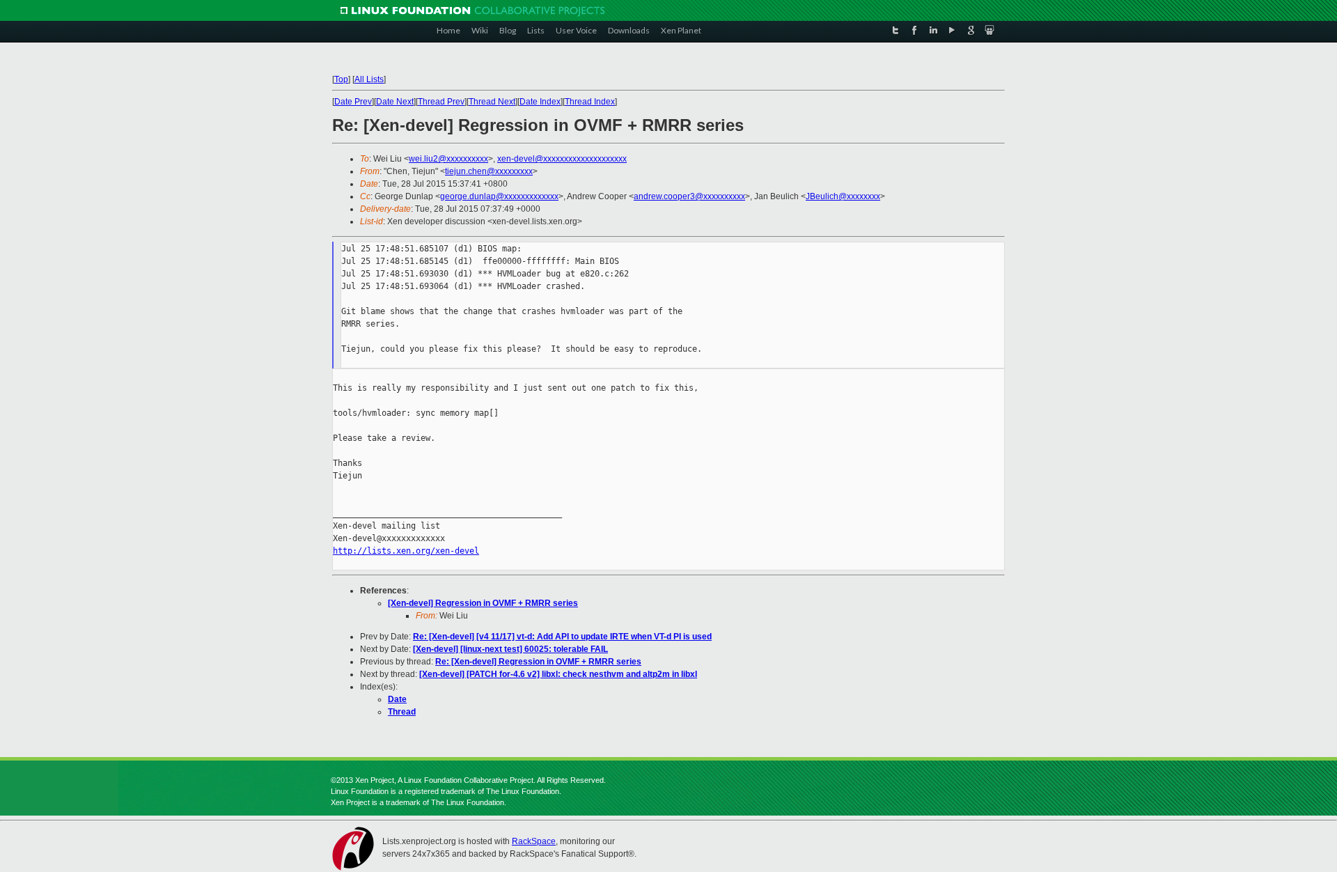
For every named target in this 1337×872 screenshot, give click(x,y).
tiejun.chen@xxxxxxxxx (489, 171)
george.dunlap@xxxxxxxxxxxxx (499, 196)
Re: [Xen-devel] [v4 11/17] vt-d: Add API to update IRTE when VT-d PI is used (562, 636)
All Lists (369, 79)
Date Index (540, 102)
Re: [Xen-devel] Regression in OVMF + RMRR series (538, 662)
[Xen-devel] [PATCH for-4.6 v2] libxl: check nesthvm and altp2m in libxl (558, 674)
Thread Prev (441, 102)
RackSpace (534, 841)
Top (341, 79)
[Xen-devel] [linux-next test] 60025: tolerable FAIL (510, 649)
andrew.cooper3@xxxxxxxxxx (689, 196)
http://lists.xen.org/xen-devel (406, 551)
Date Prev (353, 102)
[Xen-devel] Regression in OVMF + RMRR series (483, 603)
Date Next (395, 102)
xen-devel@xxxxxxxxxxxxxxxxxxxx (562, 159)
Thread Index (590, 102)
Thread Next (492, 102)
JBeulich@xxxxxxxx (843, 196)
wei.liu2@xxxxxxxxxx (448, 159)
